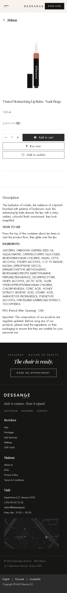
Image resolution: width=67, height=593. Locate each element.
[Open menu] (6, 6)
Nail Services (10, 437)
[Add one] (18, 137)
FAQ (6, 470)
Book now (54, 6)
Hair (6, 427)
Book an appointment (33, 372)
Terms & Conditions (14, 480)
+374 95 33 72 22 (13, 502)
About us (8, 465)
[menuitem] (6, 579)
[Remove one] (6, 137)
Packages (9, 432)
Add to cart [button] (45, 137)
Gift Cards (9, 447)
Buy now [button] (35, 146)
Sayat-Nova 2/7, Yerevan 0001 (19, 497)
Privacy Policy (11, 475)
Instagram (11, 411)
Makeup (12, 20)
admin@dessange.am (14, 507)
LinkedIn (42, 411)
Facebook (27, 411)
